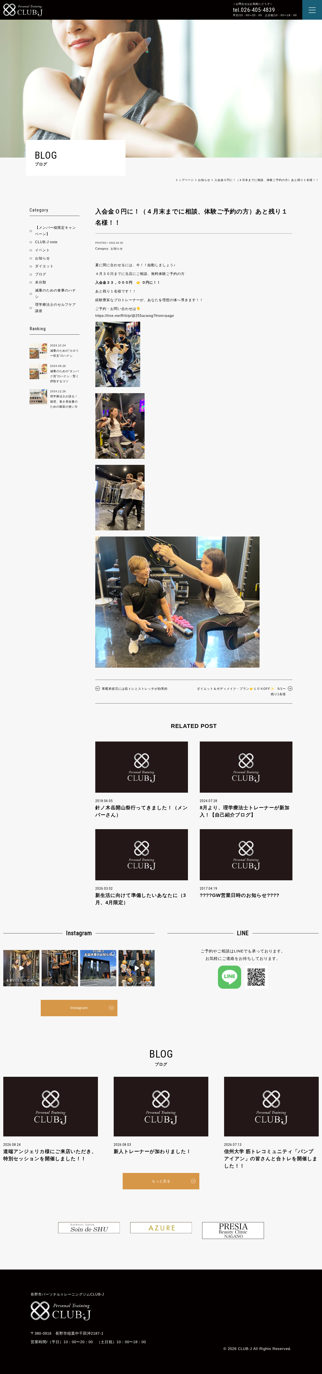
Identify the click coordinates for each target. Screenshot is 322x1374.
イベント (42, 250)
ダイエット (44, 266)
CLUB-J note (46, 242)
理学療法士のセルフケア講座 (55, 308)
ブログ (40, 274)
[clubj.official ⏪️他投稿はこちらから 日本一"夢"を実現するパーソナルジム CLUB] (137, 968)
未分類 (40, 282)
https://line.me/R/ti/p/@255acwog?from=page (134, 316)
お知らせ (42, 258)
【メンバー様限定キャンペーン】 (55, 231)
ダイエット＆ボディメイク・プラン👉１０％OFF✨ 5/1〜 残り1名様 (243, 691)
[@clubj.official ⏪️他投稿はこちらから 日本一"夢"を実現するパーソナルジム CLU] (21, 968)
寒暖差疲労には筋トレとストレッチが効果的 (135, 688)
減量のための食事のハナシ (55, 293)
